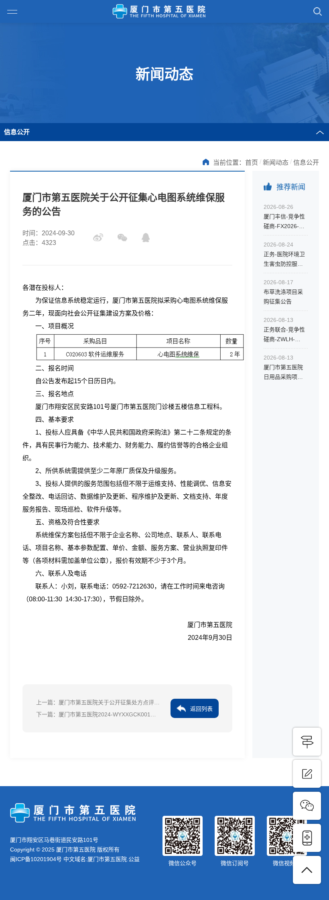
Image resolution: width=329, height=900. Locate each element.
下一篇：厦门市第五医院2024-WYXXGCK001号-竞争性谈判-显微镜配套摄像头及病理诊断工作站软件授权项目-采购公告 (98, 714)
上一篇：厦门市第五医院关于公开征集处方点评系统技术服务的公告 (98, 702)
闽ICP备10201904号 (36, 859)
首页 (251, 162)
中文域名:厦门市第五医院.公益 (101, 859)
